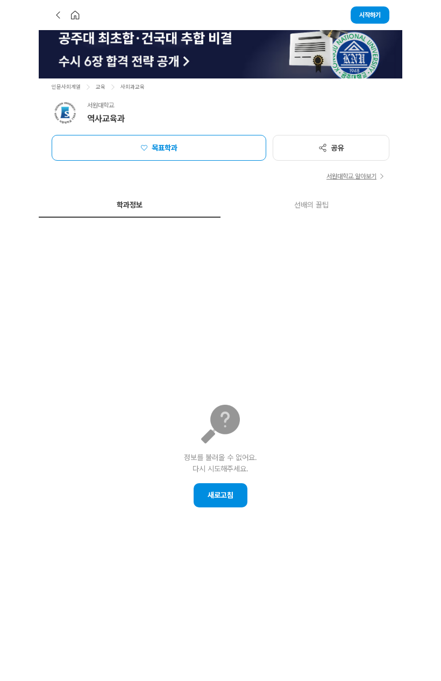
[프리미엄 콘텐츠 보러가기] (220, 54)
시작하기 (370, 15)
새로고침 (220, 495)
